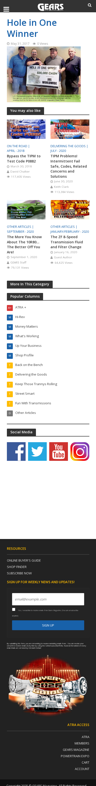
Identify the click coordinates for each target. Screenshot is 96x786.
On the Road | (19, 146)
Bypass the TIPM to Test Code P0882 (24, 158)
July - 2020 (58, 151)
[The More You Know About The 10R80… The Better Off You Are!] (26, 209)
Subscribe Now (19, 573)
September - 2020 (20, 232)
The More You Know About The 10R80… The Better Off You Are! (24, 244)
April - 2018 (15, 151)
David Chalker (20, 171)
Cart (85, 762)
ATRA (85, 737)
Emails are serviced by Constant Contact (26, 648)
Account (82, 769)
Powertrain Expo (75, 756)
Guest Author (63, 257)
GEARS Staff (18, 262)
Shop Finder (17, 567)
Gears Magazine (76, 749)
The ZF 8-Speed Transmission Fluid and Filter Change (66, 241)
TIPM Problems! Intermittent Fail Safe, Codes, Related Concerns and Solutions (68, 166)
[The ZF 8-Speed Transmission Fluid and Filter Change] (69, 209)
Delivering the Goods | (69, 146)
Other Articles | (20, 227)
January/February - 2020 (69, 232)
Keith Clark (61, 187)
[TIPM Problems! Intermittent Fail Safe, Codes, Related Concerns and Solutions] (69, 128)
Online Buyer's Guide (24, 560)
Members (82, 743)
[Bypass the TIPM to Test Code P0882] (26, 128)
